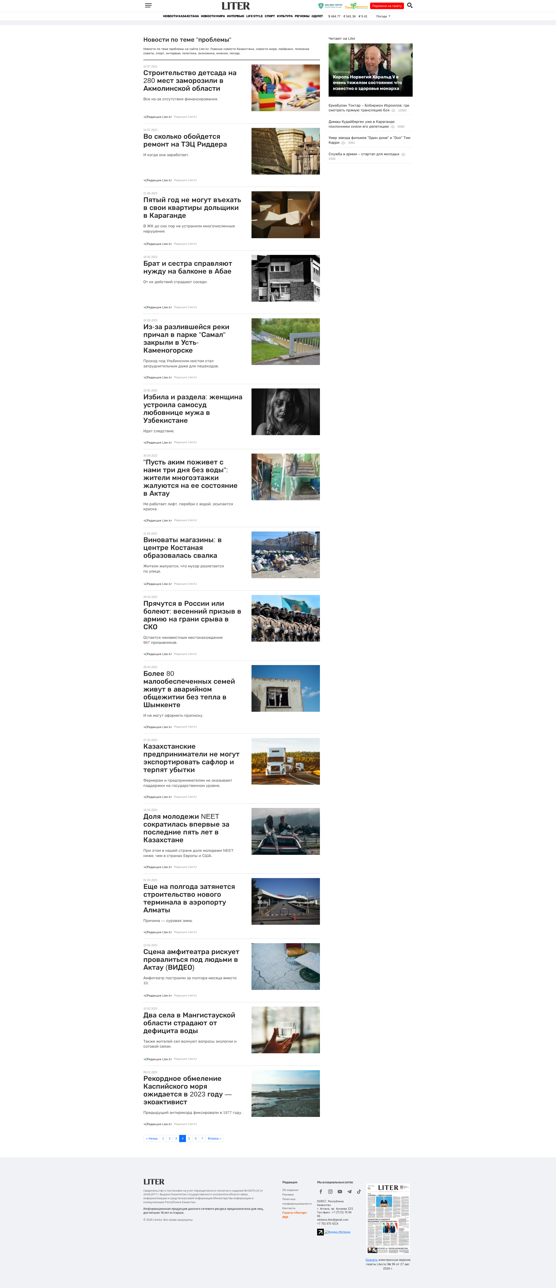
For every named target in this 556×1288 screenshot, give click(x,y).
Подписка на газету (387, 6)
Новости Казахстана (181, 16)
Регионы (302, 16)
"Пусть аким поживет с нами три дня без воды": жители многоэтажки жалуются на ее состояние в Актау (190, 477)
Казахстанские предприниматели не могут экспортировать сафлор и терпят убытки (191, 758)
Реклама (288, 1194)
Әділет (317, 16)
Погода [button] (382, 16)
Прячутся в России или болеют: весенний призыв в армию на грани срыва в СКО (192, 615)
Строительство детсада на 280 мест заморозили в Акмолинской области (190, 80)
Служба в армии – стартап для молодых (364, 154)
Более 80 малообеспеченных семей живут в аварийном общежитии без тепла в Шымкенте (189, 689)
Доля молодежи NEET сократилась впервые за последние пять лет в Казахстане (186, 828)
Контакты (288, 1208)
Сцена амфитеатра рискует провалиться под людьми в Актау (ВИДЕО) (191, 959)
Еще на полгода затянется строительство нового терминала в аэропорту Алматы (189, 898)
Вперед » (214, 1138)
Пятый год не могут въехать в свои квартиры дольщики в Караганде (192, 207)
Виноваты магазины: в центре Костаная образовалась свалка (182, 547)
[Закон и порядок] (331, 5)
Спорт (270, 16)
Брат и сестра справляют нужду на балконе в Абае (187, 267)
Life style (254, 16)
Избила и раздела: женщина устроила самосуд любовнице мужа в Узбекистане (192, 408)
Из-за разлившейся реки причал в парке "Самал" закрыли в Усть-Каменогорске (186, 338)
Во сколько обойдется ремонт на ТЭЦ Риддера (185, 140)
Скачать (371, 1260)
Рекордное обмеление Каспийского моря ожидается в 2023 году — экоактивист (187, 1090)
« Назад (151, 1138)
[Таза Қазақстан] (357, 5)
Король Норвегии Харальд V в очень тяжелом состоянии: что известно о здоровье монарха (367, 82)
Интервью (235, 16)
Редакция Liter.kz (185, 116)
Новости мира (213, 16)
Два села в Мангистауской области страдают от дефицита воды (189, 1023)
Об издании (290, 1190)
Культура (285, 16)
